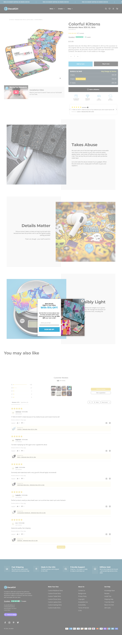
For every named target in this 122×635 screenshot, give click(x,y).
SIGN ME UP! (49, 329)
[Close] (82, 301)
